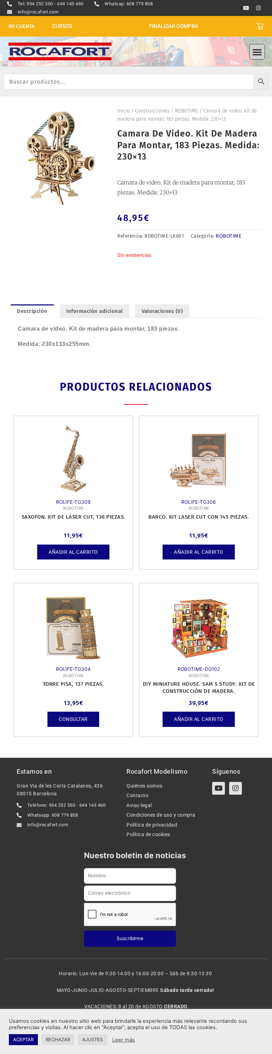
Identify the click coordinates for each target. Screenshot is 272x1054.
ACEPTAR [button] (23, 1039)
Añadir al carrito (73, 552)
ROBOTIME (186, 111)
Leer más (123, 1040)
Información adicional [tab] (94, 311)
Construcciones (152, 111)
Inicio (123, 111)
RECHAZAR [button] (58, 1039)
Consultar (73, 719)
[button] (257, 52)
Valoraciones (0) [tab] (162, 311)
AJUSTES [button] (92, 1039)
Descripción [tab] (32, 311)
